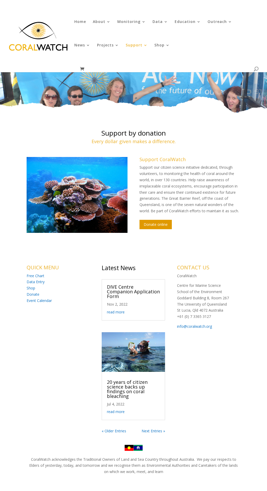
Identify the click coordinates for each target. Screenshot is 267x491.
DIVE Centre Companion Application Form (133, 291)
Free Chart (35, 275)
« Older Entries (114, 430)
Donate (33, 294)
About (99, 22)
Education (185, 22)
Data (158, 22)
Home (80, 22)
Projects (105, 45)
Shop (159, 45)
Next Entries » (153, 430)
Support (134, 45)
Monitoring (129, 22)
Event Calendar (39, 300)
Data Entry (36, 281)
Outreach (217, 22)
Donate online (156, 224)
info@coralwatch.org (194, 326)
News (79, 45)
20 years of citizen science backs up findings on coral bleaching (127, 389)
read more (116, 312)
